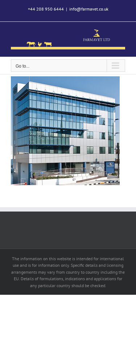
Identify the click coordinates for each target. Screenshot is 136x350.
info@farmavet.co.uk (88, 9)
